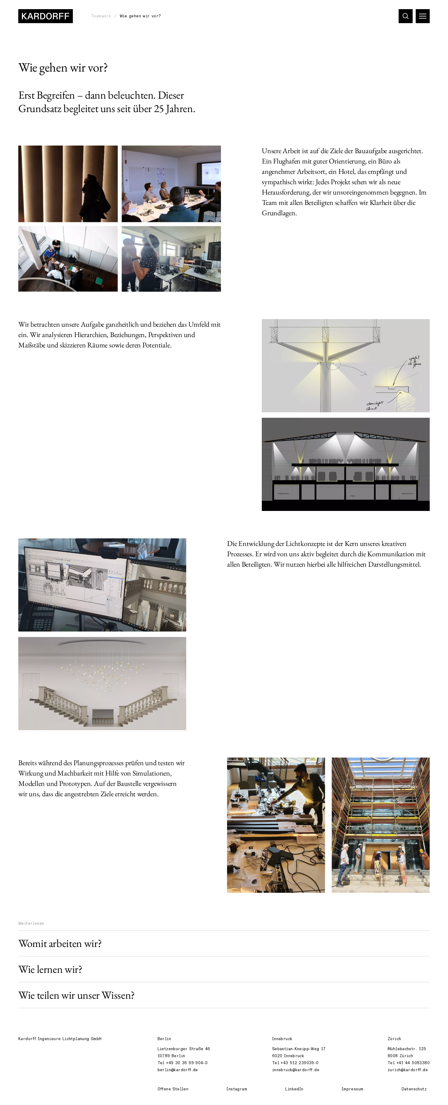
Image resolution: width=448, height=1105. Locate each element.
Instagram (236, 1089)
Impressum (353, 1089)
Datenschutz (414, 1089)
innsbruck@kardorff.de (295, 1070)
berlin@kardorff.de (178, 1070)
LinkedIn (294, 1089)
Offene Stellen (173, 1089)
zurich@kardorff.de (408, 1070)
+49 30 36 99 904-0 (187, 1063)
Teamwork (101, 16)
